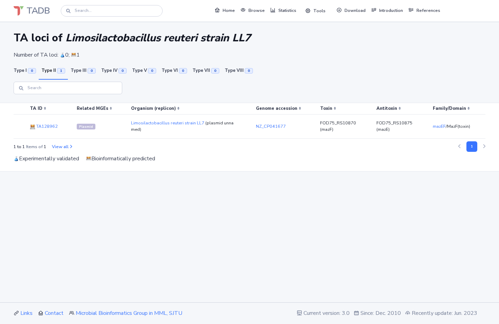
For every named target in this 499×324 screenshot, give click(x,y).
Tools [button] (319, 11)
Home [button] (229, 10)
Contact (54, 313)
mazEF (439, 126)
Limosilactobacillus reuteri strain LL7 (167, 123)
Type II (51, 70)
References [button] (428, 10)
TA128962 (46, 126)
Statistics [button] (287, 10)
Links (26, 313)
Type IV (112, 70)
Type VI (173, 70)
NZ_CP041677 (271, 126)
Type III (82, 70)
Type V (142, 70)
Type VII (204, 70)
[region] (249, 121)
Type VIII (237, 70)
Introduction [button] (391, 10)
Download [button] (355, 10)
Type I (23, 70)
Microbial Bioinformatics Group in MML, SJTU (129, 313)
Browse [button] (256, 10)
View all (60, 147)
